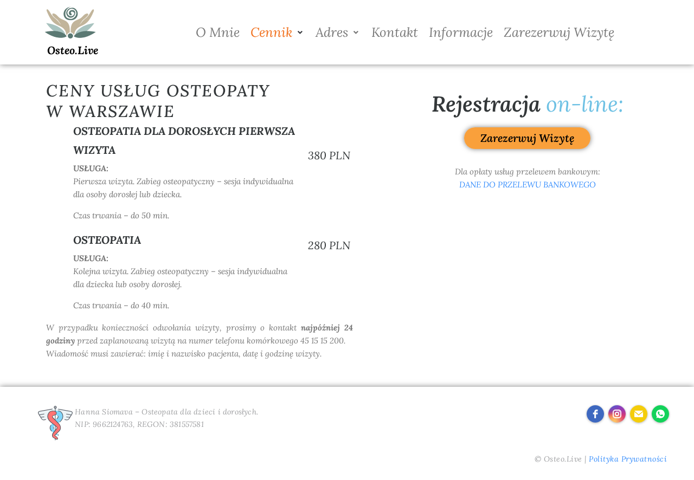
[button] (277, 33)
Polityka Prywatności (628, 459)
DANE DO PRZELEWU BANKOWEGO (527, 184)
